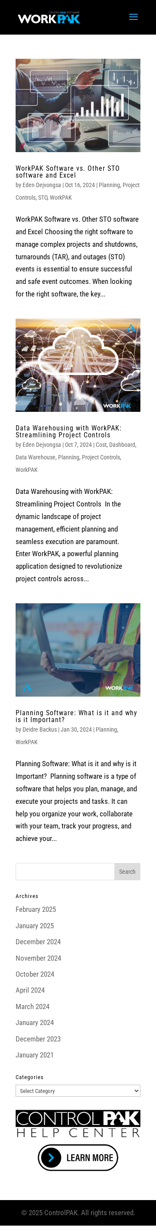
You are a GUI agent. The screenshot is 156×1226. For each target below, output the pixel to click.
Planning (109, 185)
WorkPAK (61, 197)
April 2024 (30, 990)
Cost (101, 444)
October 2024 (35, 974)
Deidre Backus (40, 729)
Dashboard (122, 444)
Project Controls (101, 457)
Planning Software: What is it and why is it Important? (76, 716)
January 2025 (35, 925)
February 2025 (36, 909)
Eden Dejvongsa (42, 185)
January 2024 (35, 1022)
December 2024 (38, 941)
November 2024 (38, 958)
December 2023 (38, 1039)
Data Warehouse (35, 457)
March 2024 (32, 1006)
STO (42, 197)
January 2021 (35, 1055)
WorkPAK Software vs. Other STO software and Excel (68, 171)
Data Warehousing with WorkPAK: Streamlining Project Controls (69, 431)
